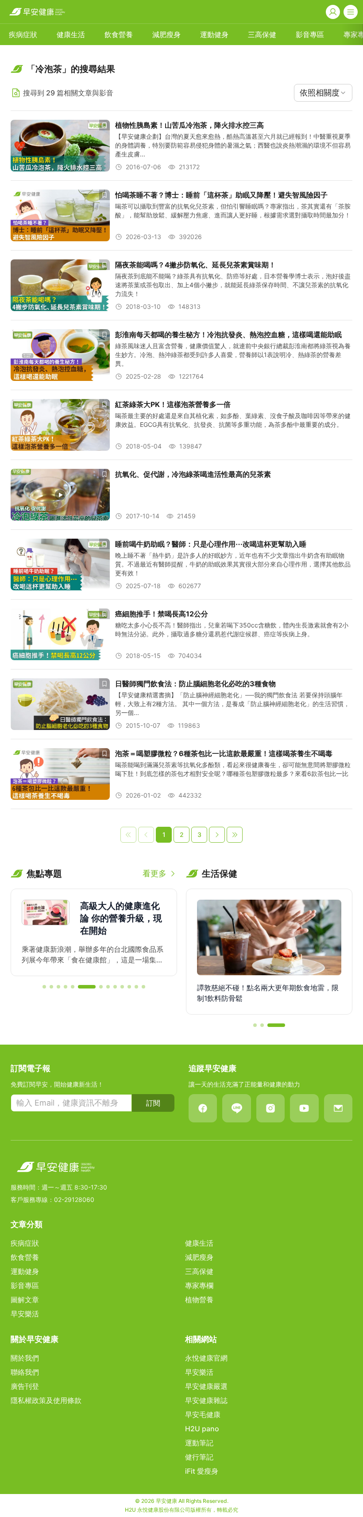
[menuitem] (23, 34)
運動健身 (214, 34)
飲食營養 (118, 34)
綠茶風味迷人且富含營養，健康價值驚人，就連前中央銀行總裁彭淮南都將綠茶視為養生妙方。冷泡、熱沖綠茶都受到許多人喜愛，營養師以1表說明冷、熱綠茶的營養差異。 (233, 354)
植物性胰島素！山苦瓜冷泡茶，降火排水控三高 (189, 125)
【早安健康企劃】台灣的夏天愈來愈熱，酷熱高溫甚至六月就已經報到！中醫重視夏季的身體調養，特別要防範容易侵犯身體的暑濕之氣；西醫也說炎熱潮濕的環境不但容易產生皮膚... (233, 145)
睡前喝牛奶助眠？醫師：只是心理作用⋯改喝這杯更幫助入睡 (210, 544)
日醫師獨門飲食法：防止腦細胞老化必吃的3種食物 (195, 683)
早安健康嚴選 (206, 1386)
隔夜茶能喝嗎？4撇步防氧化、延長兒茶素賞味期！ (195, 264)
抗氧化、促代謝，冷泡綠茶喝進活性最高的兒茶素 (193, 474)
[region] (94, 932)
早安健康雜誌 (206, 1400)
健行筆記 (199, 1456)
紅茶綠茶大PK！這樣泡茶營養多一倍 (173, 404)
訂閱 (153, 1103)
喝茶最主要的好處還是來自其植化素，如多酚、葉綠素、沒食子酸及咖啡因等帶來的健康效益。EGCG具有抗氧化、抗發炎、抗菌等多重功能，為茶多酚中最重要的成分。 (233, 420)
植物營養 (199, 1299)
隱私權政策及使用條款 (46, 1400)
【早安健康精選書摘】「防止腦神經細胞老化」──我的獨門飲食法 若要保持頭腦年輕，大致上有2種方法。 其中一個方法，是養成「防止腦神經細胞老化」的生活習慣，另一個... (232, 703)
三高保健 (262, 34)
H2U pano (202, 1428)
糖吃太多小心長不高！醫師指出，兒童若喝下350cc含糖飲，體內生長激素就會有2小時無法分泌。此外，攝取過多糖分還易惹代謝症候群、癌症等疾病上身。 (231, 629)
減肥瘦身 (166, 34)
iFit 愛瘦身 (201, 1471)
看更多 (154, 873)
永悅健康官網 (206, 1358)
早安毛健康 (202, 1414)
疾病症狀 (23, 34)
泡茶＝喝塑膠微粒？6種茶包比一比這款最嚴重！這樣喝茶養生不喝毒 (223, 753)
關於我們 (25, 1358)
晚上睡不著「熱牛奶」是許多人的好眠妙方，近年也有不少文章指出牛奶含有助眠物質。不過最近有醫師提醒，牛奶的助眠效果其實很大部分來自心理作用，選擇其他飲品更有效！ (233, 564)
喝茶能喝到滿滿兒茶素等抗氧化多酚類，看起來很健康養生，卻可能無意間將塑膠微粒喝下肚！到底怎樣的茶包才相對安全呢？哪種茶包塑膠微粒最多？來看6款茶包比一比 (233, 769)
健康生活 (71, 34)
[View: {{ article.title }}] (60, 145)
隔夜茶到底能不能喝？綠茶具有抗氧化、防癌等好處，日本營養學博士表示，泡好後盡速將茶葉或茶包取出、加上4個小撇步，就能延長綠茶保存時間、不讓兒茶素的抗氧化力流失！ (233, 284)
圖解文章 (25, 1299)
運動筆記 (199, 1442)
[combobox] (323, 93)
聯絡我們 (25, 1372)
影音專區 (310, 34)
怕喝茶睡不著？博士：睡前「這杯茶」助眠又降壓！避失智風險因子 (221, 194)
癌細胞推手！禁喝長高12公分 (161, 613)
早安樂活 (25, 1313)
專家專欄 (199, 1285)
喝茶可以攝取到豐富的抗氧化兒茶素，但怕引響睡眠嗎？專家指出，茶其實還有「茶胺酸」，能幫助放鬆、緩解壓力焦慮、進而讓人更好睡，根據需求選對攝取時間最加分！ (233, 210)
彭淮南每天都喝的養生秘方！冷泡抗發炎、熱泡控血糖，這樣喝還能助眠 (228, 334)
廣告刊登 (25, 1386)
